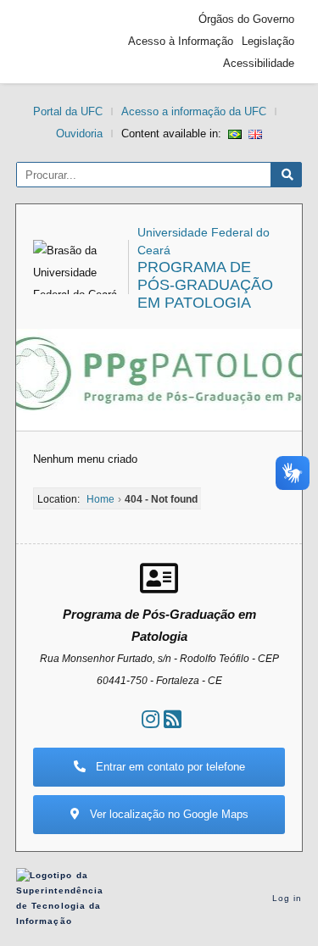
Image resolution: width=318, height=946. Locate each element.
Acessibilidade (258, 63)
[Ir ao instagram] (150, 719)
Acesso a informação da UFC (193, 111)
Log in (287, 898)
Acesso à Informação (180, 41)
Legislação (268, 41)
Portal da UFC (68, 111)
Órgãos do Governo (246, 19)
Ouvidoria (79, 133)
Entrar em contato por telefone (168, 766)
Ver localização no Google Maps (167, 814)
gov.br (54, 42)
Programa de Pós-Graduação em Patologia (205, 285)
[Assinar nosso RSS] (172, 719)
